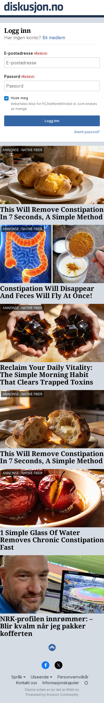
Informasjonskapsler (60, 682)
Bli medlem (53, 37)
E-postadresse (25, 53)
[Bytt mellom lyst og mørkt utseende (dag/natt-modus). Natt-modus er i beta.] (86, 682)
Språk (17, 677)
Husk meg (19, 98)
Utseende (40, 677)
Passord (19, 76)
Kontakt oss (26, 682)
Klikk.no (73, 690)
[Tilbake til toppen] (52, 647)
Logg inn (52, 121)
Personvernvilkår (72, 677)
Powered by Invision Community (52, 695)
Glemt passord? (87, 132)
